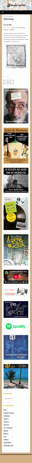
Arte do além (8, 24)
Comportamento (9, 413)
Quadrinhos (7, 442)
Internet (6, 424)
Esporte (6, 419)
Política (8, 27)
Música (6, 433)
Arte (5, 410)
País (5, 27)
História (6, 422)
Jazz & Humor (8, 427)
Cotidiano (7, 416)
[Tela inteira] (26, 282)
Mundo (6, 430)
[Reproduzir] (6, 282)
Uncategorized (8, 445)
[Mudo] (23, 282)
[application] (16, 277)
